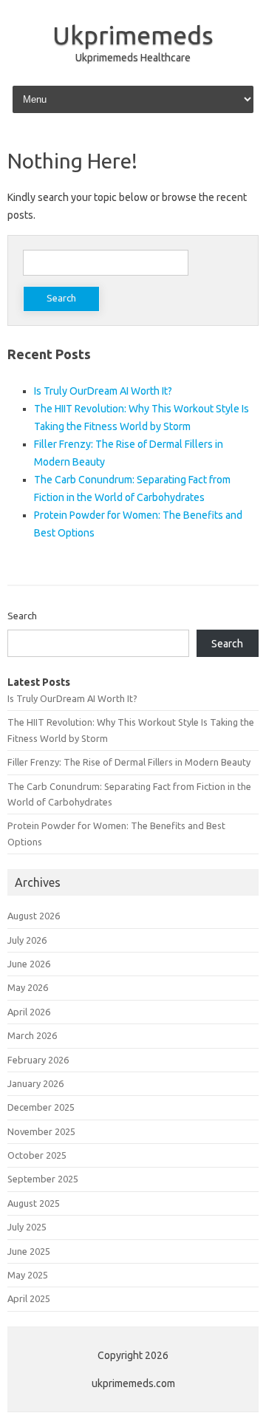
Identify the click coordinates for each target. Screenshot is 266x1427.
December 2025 (41, 1107)
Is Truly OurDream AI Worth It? (103, 391)
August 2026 (33, 915)
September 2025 (42, 1179)
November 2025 (41, 1131)
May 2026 (27, 987)
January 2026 (35, 1083)
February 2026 (38, 1060)
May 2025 (27, 1275)
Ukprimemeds (133, 35)
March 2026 (32, 1035)
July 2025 (27, 1227)
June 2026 (28, 963)
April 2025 (28, 1298)
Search (22, 615)
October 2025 (36, 1155)
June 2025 (28, 1251)
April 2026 (28, 1012)
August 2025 (33, 1203)
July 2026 (27, 940)
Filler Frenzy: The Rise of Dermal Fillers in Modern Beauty (128, 762)
